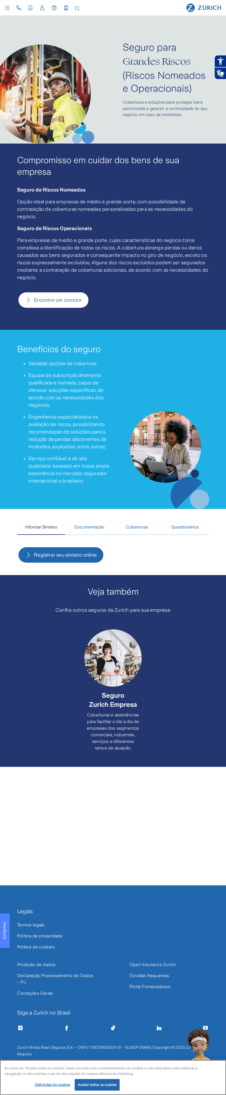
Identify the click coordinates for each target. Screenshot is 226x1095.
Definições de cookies (52, 1085)
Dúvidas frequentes (149, 975)
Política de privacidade (40, 936)
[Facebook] (66, 1028)
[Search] (77, 7)
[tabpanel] (113, 555)
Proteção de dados (36, 964)
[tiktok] (113, 1028)
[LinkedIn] (159, 1028)
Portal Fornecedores (150, 986)
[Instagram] (20, 1028)
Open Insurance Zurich (153, 964)
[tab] (41, 527)
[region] (113, 1077)
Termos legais (31, 925)
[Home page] (204, 7)
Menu (8, 8)
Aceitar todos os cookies (97, 1085)
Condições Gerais (35, 993)
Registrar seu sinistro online (65, 555)
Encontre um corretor (58, 300)
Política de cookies (36, 947)
